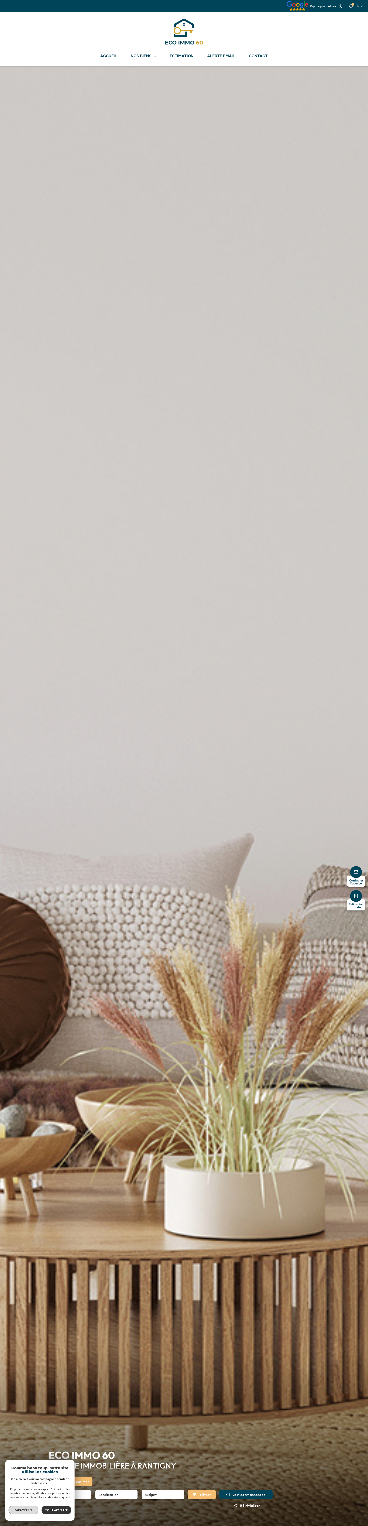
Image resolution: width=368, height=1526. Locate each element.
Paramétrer (23, 1510)
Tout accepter (56, 1510)
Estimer (82, 1482)
